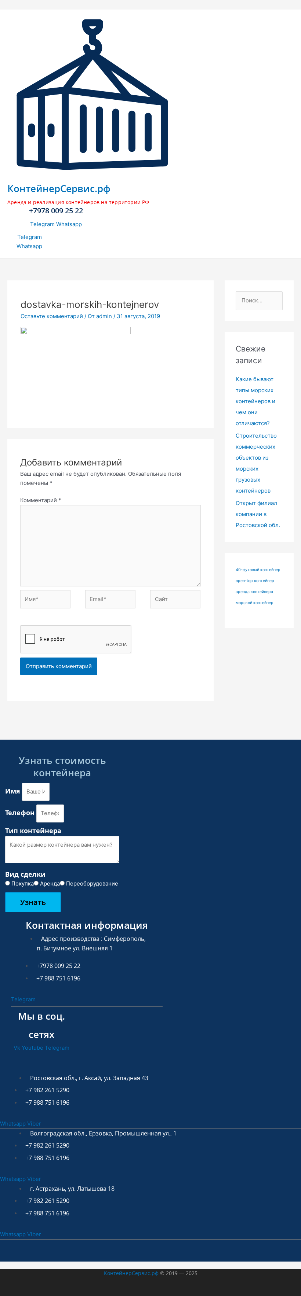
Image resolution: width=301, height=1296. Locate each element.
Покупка (22, 883)
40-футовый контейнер (258, 569)
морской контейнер (254, 602)
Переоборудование (92, 883)
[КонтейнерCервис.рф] (92, 172)
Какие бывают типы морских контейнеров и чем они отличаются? (255, 401)
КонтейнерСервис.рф (131, 1273)
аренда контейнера (254, 591)
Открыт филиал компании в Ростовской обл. (258, 514)
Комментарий (40, 500)
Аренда (50, 883)
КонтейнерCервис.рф (58, 188)
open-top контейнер (255, 580)
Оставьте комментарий (52, 316)
